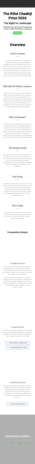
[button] (17, 3)
